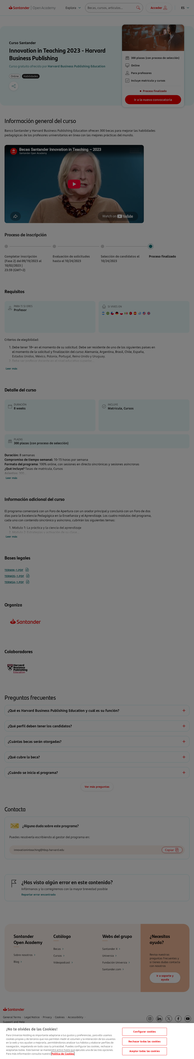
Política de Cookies (63, 1053)
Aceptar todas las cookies (144, 1051)
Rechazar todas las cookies (144, 1041)
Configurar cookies (144, 1031)
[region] (97, 1041)
